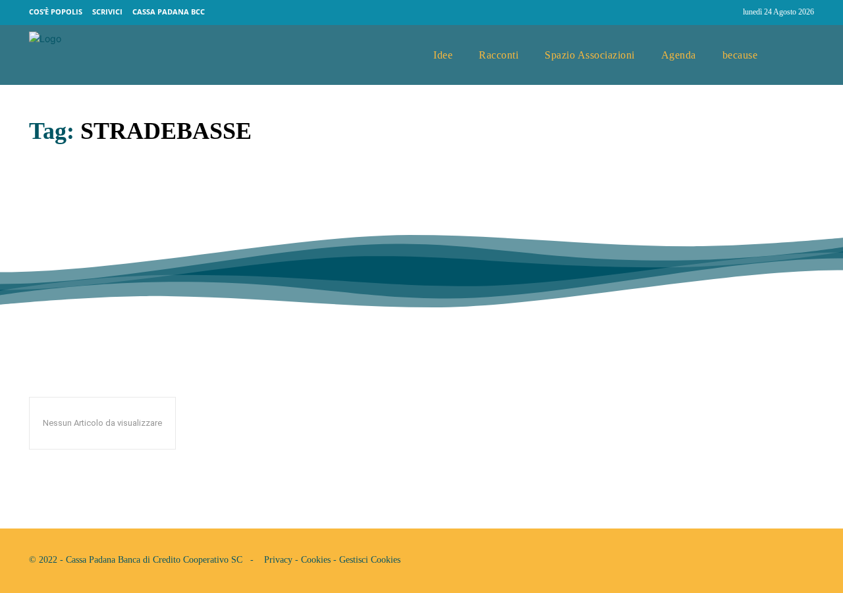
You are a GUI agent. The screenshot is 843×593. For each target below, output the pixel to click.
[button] (799, 55)
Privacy (278, 560)
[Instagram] (727, 12)
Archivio (48, 253)
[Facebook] (702, 12)
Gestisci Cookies (369, 560)
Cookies (316, 560)
